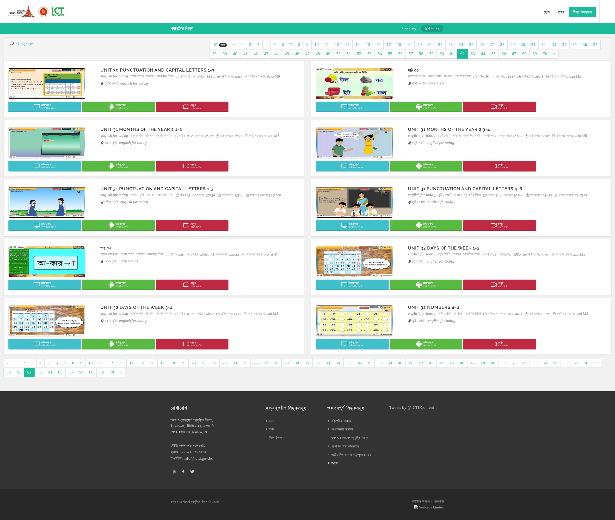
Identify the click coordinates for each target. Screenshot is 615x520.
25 (471, 44)
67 (514, 53)
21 (430, 44)
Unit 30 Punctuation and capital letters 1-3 (157, 70)
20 (420, 44)
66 (504, 53)
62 (462, 53)
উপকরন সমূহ (409, 28)
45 (287, 53)
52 (359, 53)
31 (533, 44)
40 (235, 53)
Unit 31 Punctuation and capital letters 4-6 (465, 188)
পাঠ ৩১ (413, 70)
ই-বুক (334, 463)
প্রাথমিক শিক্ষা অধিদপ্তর (345, 446)
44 (276, 53)
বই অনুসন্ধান (25, 44)
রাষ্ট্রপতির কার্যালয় (341, 421)
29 (512, 44)
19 (409, 44)
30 (523, 44)
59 (431, 53)
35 (574, 44)
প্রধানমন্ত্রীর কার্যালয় (342, 429)
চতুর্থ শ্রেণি (136, 135)
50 (338, 53)
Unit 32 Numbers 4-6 (433, 307)
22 (440, 44)
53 (369, 53)
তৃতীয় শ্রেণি (137, 76)
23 (451, 44)
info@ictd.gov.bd (198, 458)
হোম (271, 421)
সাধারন (150, 76)
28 (502, 44)
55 (390, 53)
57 (411, 53)
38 (214, 53)
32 (543, 44)
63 (473, 53)
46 (297, 53)
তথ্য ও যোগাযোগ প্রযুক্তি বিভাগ (349, 438)
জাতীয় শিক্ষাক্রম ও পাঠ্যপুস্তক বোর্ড (351, 455)
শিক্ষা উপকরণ (276, 438)
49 (328, 53)
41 (245, 53)
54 (380, 53)
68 (524, 53)
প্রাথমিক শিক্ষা (165, 76)
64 (483, 53)
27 (492, 44)
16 (378, 44)
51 (349, 53)
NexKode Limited (431, 507)
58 (421, 53)
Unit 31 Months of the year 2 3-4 (449, 129)
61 (452, 53)
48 (318, 53)
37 (595, 44)
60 (442, 53)
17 (389, 44)
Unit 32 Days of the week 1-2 (444, 248)
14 (358, 44)
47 (307, 53)
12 (337, 44)
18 (399, 44)
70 (545, 53)
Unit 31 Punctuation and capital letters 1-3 (157, 188)
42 (256, 53)
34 (564, 44)
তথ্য (271, 429)
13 (347, 44)
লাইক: (185, 76)
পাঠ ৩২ (106, 248)
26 (482, 44)
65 (493, 53)
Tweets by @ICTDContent (411, 407)
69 (535, 53)
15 (368, 44)
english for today (114, 76)
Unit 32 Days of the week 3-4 (136, 307)
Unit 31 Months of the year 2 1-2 (141, 129)
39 (225, 53)
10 (316, 44)
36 (585, 44)
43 (266, 53)
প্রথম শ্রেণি (435, 76)
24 (461, 44)
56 (400, 53)
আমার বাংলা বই (416, 76)
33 (554, 44)
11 (327, 44)
